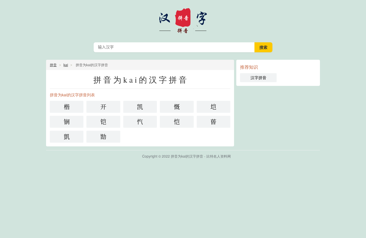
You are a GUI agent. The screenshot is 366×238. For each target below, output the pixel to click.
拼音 (53, 64)
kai (65, 64)
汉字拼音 (183, 20)
